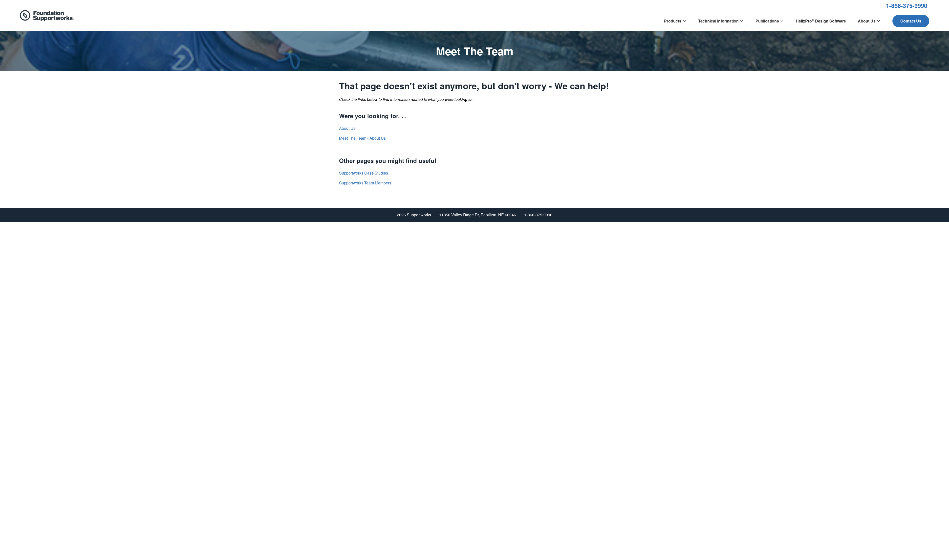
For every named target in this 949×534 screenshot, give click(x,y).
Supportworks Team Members (365, 183)
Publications (767, 21)
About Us (867, 21)
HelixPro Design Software (821, 21)
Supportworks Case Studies (363, 173)
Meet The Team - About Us (362, 138)
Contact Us (910, 21)
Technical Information (718, 21)
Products (672, 21)
